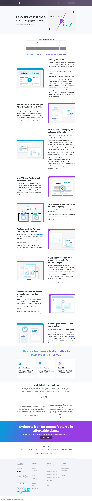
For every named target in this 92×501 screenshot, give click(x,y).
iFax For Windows (65, 468)
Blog (47, 482)
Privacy (48, 483)
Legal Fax (34, 485)
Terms (48, 485)
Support (33, 475)
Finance (33, 486)
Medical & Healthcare (36, 480)
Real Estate (34, 483)
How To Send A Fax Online (52, 469)
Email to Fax (63, 478)
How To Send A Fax (51, 465)
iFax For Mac (64, 470)
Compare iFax (34, 468)
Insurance (34, 481)
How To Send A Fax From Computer (52, 472)
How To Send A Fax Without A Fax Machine (53, 467)
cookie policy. (20, 499)
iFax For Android (64, 466)
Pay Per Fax (63, 475)
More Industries (35, 488)
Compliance (34, 473)
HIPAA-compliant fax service (31, 110)
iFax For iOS (63, 465)
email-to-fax (70, 165)
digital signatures (60, 209)
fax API (29, 187)
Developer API (64, 473)
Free (63, 477)
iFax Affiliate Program (36, 472)
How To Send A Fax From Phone (52, 475)
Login (56, 2)
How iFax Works (35, 466)
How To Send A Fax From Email (53, 477)
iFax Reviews (34, 470)
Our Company (35, 465)
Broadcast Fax (64, 472)
